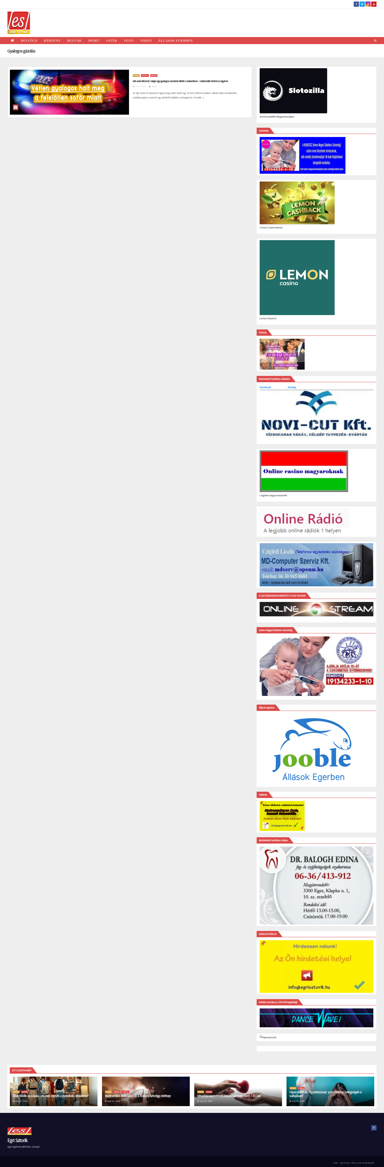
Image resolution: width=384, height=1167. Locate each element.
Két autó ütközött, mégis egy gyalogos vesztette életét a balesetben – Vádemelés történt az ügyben (180, 81)
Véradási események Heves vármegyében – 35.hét (229, 1095)
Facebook (266, 387)
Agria (154, 86)
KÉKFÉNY (52, 40)
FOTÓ (129, 40)
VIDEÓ (146, 40)
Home (335, 1163)
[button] (375, 40)
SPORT (93, 40)
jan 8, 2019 (140, 86)
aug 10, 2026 (298, 1101)
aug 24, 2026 (21, 1101)
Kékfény (145, 75)
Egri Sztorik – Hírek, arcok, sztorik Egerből (357, 1163)
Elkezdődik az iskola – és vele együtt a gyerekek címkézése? (50, 1095)
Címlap (24, 1092)
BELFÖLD (29, 40)
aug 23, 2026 (206, 1101)
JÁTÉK (111, 40)
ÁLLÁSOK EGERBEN (175, 40)
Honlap (292, 387)
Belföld (136, 75)
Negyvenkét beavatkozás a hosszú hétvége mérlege (138, 1095)
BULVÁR (74, 40)
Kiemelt (154, 75)
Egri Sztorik (18, 1140)
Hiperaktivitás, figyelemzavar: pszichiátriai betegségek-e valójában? (326, 1094)
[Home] (13, 40)
